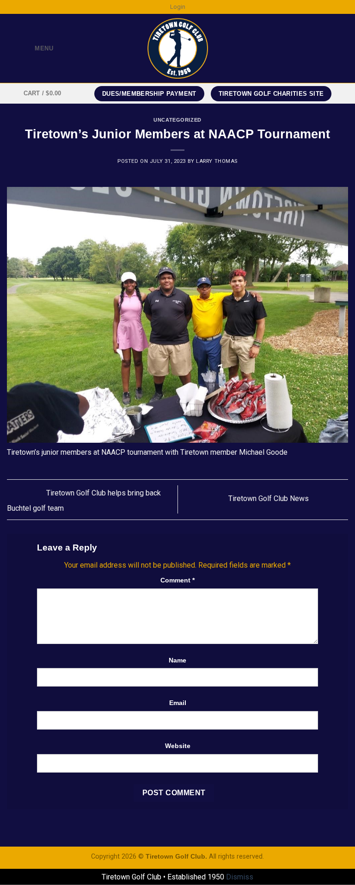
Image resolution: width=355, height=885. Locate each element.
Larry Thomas (217, 161)
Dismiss (239, 877)
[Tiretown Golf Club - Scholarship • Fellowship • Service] (178, 48)
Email (177, 702)
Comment (177, 580)
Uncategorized (177, 120)
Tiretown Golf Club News (269, 499)
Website (177, 745)
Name (177, 660)
